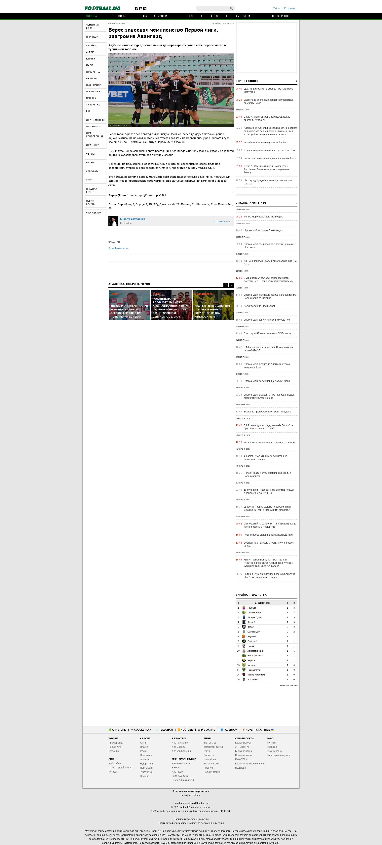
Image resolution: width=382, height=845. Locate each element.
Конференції (280, 16)
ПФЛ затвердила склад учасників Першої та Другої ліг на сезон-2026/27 (268, 427)
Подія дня (241, 767)
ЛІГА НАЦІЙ (92, 145)
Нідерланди (147, 763)
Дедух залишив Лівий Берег (259, 306)
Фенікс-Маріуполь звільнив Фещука (263, 216)
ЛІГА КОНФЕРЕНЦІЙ (94, 135)
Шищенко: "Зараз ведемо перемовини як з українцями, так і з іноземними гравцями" (267, 508)
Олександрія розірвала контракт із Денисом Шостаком (268, 246)
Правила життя (243, 755)
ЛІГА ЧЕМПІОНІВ (95, 120)
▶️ (185, 730)
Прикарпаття (254, 670)
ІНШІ (88, 111)
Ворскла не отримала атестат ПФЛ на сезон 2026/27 (269, 544)
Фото (214, 16)
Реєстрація (289, 8)
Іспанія (144, 747)
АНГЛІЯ (90, 52)
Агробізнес (253, 679)
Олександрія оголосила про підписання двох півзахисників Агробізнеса (269, 396)
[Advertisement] (266, 47)
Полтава (252, 608)
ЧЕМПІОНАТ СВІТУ (92, 26)
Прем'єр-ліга (115, 742)
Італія (143, 751)
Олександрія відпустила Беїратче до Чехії (267, 319)
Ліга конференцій (182, 751)
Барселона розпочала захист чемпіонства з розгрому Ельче (268, 101)
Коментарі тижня (213, 747)
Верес (111, 248)
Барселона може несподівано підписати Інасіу (270, 158)
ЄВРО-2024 (92, 171)
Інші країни (114, 763)
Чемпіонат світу (181, 763)
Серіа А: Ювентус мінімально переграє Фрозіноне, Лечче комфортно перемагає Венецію (266, 169)
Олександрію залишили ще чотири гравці (267, 381)
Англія (143, 742)
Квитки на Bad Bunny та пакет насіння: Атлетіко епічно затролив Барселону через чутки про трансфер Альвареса (268, 562)
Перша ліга (114, 747)
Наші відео (210, 759)
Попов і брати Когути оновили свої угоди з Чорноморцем (267, 475)
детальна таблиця (288, 685)
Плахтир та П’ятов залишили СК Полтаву (267, 333)
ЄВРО (175, 767)
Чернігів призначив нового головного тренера (269, 442)
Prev (225, 285)
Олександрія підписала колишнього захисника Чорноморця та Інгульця (270, 296)
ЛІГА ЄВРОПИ (93, 127)
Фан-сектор (210, 742)
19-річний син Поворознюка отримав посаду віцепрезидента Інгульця (269, 491)
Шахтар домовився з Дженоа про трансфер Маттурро (268, 90)
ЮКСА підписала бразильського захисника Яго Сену (270, 263)
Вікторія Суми (254, 617)
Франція (144, 759)
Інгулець (252, 636)
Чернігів (251, 660)
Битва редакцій (243, 751)
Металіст (252, 665)
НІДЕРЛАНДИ (93, 85)
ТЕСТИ (90, 180)
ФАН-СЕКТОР (93, 213)
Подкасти (209, 755)
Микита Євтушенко (132, 219)
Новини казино (212, 772)
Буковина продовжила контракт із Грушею (267, 411)
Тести (207, 751)
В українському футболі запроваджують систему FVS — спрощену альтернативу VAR (269, 280)
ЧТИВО (90, 163)
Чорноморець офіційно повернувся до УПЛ (268, 534)
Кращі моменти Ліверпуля (250, 763)
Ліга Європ (178, 747)
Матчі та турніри (155, 16)
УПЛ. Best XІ (242, 747)
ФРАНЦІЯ (91, 78)
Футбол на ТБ (245, 16)
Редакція (272, 747)
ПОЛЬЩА (91, 98)
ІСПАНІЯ (90, 59)
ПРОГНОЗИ (92, 37)
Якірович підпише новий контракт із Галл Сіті (269, 150)
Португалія (146, 767)
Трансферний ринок (119, 767)
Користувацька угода (278, 755)
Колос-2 (251, 622)
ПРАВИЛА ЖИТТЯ (91, 190)
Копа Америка (180, 776)
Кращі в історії (243, 742)
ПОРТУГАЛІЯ (93, 92)
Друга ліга (114, 751)
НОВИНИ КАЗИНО (91, 202)
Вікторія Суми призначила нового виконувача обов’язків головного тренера (269, 576)
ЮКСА (251, 627)
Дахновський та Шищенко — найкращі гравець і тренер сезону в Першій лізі (270, 525)
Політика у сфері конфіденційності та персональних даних (191, 823)
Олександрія (254, 632)
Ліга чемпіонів (180, 742)
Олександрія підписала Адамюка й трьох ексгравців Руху (267, 366)
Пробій (251, 646)
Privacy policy (274, 751)
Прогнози (209, 767)
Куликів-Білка (254, 612)
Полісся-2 (252, 641)
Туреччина (146, 772)
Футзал (112, 771)
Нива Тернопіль (255, 655)
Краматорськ (121, 248)
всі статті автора (222, 221)
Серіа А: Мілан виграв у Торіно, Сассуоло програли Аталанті (267, 118)
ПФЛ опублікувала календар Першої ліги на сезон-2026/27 (268, 349)
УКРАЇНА (91, 46)
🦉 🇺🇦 (258, 730)
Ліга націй (177, 771)
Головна (91, 16)
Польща (144, 776)
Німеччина (146, 755)
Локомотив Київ (255, 651)
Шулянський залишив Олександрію (263, 230)
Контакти (272, 742)
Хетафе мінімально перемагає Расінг (265, 142)
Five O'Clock (242, 759)
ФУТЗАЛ (90, 154)
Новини (120, 16)
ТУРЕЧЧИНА (93, 105)
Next (231, 285)
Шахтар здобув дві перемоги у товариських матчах (268, 182)
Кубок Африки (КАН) (183, 780)
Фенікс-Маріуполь (256, 674)
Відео (189, 16)
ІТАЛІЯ (90, 65)
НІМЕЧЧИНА (93, 72)
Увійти (276, 8)
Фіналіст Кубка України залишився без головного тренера (265, 458)
